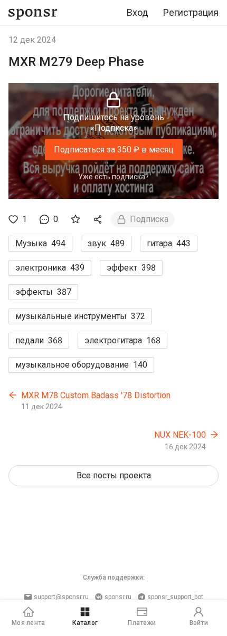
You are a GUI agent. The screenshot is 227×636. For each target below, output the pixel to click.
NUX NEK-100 (180, 435)
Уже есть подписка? (113, 176)
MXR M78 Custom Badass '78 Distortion (96, 395)
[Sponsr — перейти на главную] (33, 13)
